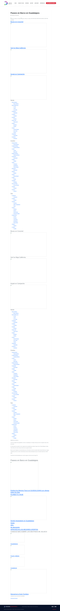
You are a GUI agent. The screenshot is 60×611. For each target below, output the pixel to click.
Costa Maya (16, 219)
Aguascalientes (16, 144)
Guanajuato (14, 156)
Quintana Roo (14, 215)
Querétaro (13, 180)
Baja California (14, 102)
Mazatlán (15, 334)
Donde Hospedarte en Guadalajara (22, 521)
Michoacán (14, 168)
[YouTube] (55, 606)
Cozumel (15, 218)
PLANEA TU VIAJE (17, 494)
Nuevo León (14, 120)
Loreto (15, 108)
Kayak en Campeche (18, 74)
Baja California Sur (15, 105)
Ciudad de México (17, 147)
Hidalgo (13, 159)
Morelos (13, 171)
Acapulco (15, 412)
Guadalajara (16, 165)
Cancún (15, 216)
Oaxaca (13, 207)
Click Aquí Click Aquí (14, 598)
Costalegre (15, 373)
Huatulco (15, 209)
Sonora (15, 132)
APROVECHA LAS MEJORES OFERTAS (24, 529)
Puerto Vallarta (16, 376)
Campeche (14, 195)
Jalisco (13, 162)
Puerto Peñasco (16, 129)
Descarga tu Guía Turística (20, 594)
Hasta (12, 523)
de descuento (15, 527)
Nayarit (13, 174)
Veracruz (13, 189)
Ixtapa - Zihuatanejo (17, 204)
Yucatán (13, 227)
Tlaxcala (13, 186)
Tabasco (13, 224)
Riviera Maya (16, 222)
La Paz (15, 106)
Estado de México (15, 153)
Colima (15, 150)
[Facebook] (52, 606)
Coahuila (13, 114)
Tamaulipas (15, 135)
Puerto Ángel (16, 212)
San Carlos (15, 340)
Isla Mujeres (16, 221)
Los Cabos (15, 109)
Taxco (15, 206)
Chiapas (13, 198)
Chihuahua (14, 111)
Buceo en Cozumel (17, 22)
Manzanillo (15, 361)
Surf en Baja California (18, 48)
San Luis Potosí (14, 183)
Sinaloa (13, 123)
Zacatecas (15, 138)
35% (12, 525)
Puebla (13, 177)
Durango (13, 117)
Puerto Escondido (17, 213)
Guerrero (13, 201)
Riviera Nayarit (16, 385)
